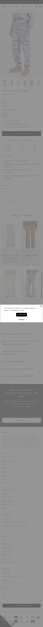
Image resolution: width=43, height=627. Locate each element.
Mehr (22, 310)
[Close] (41, 306)
